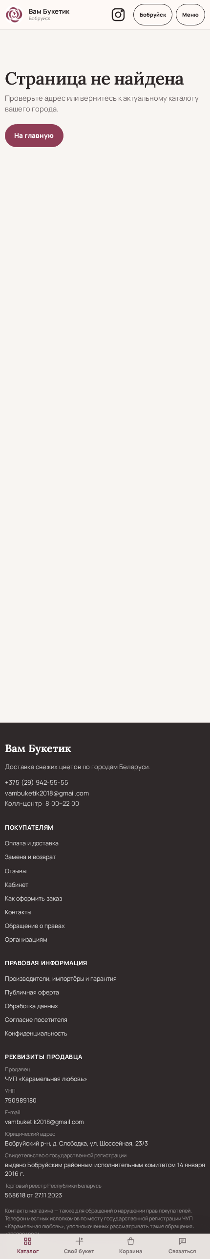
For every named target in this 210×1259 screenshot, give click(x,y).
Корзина (130, 1251)
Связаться (182, 1251)
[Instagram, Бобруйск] (118, 14)
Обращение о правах (35, 926)
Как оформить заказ (33, 898)
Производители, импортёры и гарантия (61, 978)
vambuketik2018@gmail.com (47, 793)
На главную (34, 135)
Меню (190, 14)
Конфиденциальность (36, 1033)
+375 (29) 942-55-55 (36, 782)
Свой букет (79, 1251)
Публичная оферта (32, 992)
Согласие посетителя (36, 1020)
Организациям (26, 939)
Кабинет (16, 885)
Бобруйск (153, 14)
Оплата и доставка (32, 843)
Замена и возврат (30, 857)
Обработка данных (31, 1006)
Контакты (18, 912)
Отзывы (15, 871)
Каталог (28, 1251)
